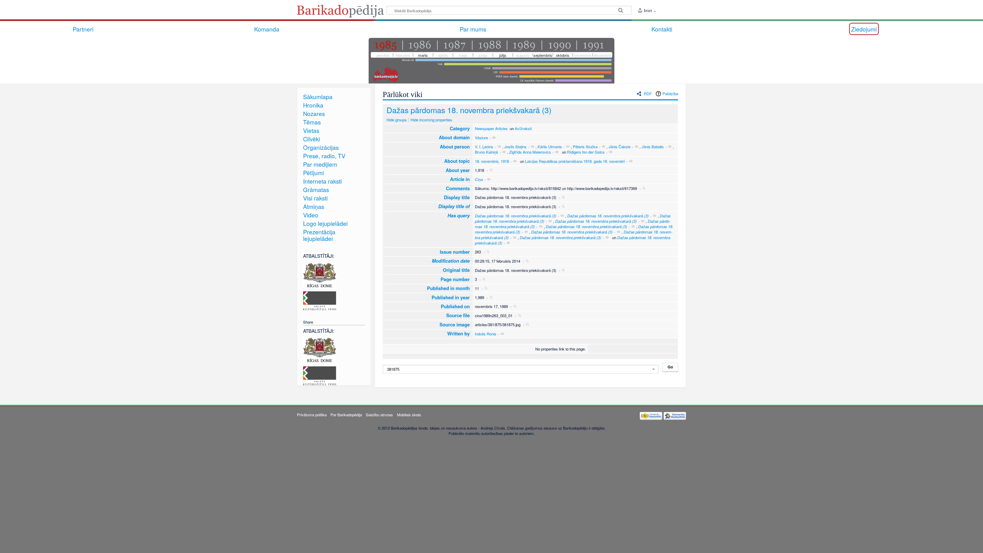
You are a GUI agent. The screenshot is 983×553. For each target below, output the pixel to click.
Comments (458, 188)
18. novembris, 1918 (492, 161)
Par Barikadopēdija (346, 414)
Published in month (448, 288)
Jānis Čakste (619, 146)
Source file (458, 315)
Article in (460, 179)
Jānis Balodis (653, 146)
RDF (648, 93)
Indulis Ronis (485, 333)
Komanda (266, 29)
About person (455, 146)
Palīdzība (670, 93)
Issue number (455, 251)
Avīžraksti (523, 128)
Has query (458, 215)
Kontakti (661, 29)
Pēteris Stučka (585, 146)
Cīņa (479, 179)
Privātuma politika (312, 414)
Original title (456, 270)
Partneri (83, 29)
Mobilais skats (409, 414)
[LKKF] (319, 300)
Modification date (451, 261)
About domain (454, 137)
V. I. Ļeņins (484, 146)
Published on (455, 306)
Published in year (451, 297)
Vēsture (481, 137)
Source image (455, 324)
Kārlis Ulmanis (550, 146)
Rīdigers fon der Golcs (586, 152)
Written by (458, 333)
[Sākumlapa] (342, 12)
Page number (455, 279)
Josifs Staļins (515, 146)
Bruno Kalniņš (486, 152)
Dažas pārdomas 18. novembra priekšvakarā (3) (469, 109)
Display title (457, 197)
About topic (457, 160)
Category (460, 128)
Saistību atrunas (379, 414)
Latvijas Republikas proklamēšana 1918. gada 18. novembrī (575, 161)
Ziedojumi (864, 29)
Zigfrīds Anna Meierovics (530, 152)
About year (458, 170)
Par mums (473, 29)
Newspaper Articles (491, 128)
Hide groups (397, 119)
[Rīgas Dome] (319, 274)
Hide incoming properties (431, 119)
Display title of (454, 206)
